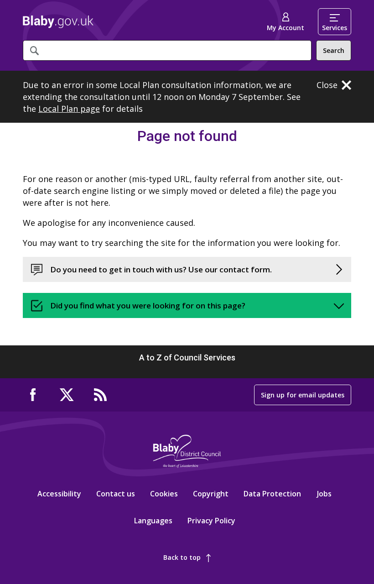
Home (58, 22)
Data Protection (272, 494)
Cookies (164, 494)
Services (334, 27)
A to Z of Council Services (187, 357)
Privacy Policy (211, 521)
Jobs (324, 494)
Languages (153, 521)
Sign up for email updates (302, 395)
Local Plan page (69, 108)
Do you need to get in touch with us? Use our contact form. (161, 269)
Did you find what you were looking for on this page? (147, 305)
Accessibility (59, 494)
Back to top (182, 557)
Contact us (115, 494)
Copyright (211, 494)
